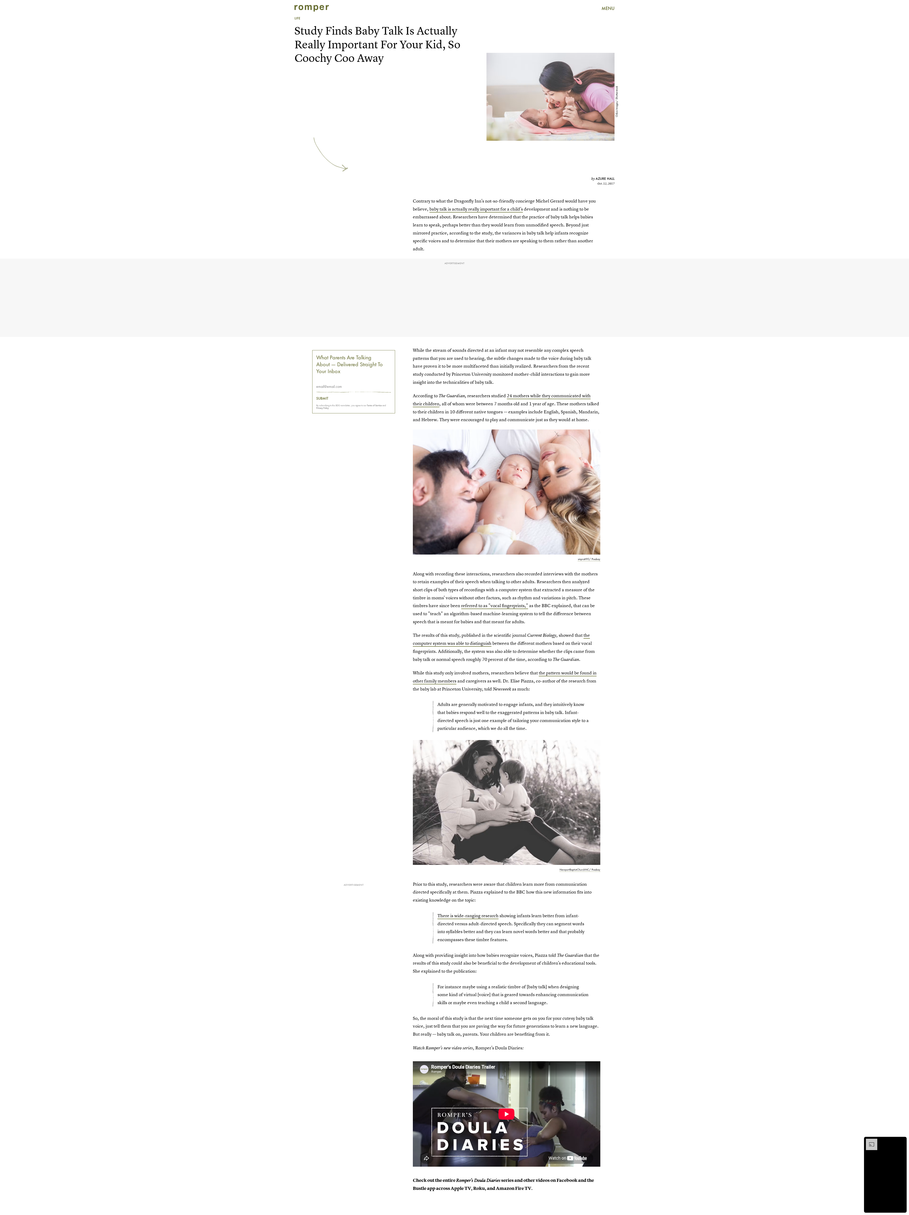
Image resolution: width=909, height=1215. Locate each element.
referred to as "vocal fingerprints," (494, 606)
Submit (322, 398)
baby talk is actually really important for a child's (476, 209)
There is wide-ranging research (468, 916)
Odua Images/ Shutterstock (617, 101)
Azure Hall (605, 178)
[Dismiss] (901, 1141)
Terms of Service (374, 405)
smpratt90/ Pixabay (589, 559)
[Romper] (311, 8)
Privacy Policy (322, 408)
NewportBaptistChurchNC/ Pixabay (580, 870)
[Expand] (869, 1141)
